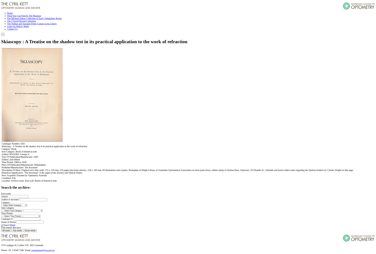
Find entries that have (11, 227)
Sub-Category (7, 208)
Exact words (30, 230)
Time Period (6, 213)
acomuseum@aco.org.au (42, 250)
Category (5, 202)
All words (6, 230)
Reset (12, 225)
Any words (17, 230)
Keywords (6, 193)
